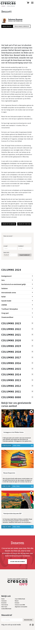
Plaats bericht (25, 255)
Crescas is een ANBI (20, 604)
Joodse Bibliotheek (6, 608)
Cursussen (4, 600)
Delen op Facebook (9, 224)
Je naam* (6, 246)
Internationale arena (8, 293)
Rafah (3, 297)
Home (2, 599)
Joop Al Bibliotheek (20, 599)
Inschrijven (28, 620)
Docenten (3, 602)
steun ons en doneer (17, 561)
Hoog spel (5, 313)
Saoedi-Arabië (6, 301)
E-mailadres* (21, 246)
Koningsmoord (6, 276)
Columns (3, 6)
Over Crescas (4, 604)
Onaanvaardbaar (7, 317)
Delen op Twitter (24, 224)
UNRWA (4, 305)
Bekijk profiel (7, 26)
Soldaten (4, 288)
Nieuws (17, 600)
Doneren (17, 602)
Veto (3, 280)
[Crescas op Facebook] (30, 624)
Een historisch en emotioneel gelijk (13, 284)
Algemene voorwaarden (21, 606)
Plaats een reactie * (8, 236)
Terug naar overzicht (21, 26)
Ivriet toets (4, 606)
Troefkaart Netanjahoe (9, 309)
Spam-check (6, 252)
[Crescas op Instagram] (33, 624)
